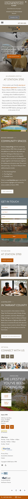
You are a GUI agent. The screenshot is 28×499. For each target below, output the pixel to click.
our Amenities (11, 180)
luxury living (9, 147)
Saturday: (3, 442)
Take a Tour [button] (6, 403)
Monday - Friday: (5, 439)
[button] (26, 2)
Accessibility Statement (7, 456)
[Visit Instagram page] (12, 356)
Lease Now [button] (6, 396)
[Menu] (2, 22)
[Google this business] (7, 356)
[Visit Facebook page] (3, 356)
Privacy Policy (4, 453)
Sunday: (3, 444)
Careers (3, 458)
